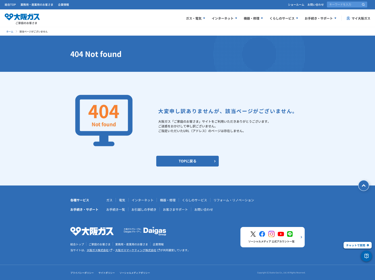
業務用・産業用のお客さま (37, 4)
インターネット (223, 18)
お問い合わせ (315, 4)
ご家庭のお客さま (100, 244)
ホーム (9, 31)
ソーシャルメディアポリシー (135, 272)
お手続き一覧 (115, 209)
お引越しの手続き (143, 209)
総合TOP (10, 4)
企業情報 (63, 4)
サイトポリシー (106, 272)
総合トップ (77, 244)
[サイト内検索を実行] (363, 4)
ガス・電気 (194, 18)
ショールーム (296, 4)
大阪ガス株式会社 (98, 250)
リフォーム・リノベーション (233, 200)
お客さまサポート (175, 209)
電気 (122, 200)
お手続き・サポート (319, 18)
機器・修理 (251, 18)
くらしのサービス (282, 18)
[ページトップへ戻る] (363, 185)
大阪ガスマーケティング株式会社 (135, 250)
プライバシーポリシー (82, 272)
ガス (109, 200)
